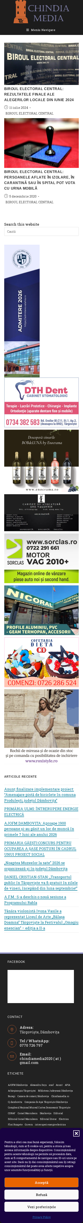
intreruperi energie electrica (50, 1124)
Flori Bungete (15, 1124)
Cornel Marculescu (28, 1113)
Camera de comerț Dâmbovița (33, 1096)
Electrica (64, 1119)
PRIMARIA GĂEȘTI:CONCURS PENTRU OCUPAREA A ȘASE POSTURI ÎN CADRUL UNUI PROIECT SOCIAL (40, 848)
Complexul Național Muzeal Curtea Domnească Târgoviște (39, 1107)
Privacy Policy (42, 1217)
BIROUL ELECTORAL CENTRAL (30, 113)
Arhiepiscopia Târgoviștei (22, 1090)
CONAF (11, 1113)
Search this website (21, 224)
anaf (51, 1085)
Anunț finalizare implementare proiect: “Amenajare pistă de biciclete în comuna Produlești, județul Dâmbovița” (40, 795)
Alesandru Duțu (38, 1085)
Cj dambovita (15, 1102)
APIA (67, 1085)
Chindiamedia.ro (60, 1096)
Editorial (58, 1113)
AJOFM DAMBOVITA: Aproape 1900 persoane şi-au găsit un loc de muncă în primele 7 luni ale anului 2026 (39, 829)
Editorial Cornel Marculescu (23, 1119)
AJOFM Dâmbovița (18, 1085)
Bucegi (11, 1096)
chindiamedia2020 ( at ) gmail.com (40, 1060)
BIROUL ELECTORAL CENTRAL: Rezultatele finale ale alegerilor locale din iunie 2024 (39, 94)
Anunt (59, 1085)
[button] (76, 1133)
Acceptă (41, 1182)
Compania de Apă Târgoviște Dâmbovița (46, 1102)
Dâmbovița (46, 1113)
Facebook (16, 961)
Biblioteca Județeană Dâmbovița (55, 1090)
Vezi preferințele (41, 1207)
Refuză (41, 1194)
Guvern (29, 1124)
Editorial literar (48, 1119)
